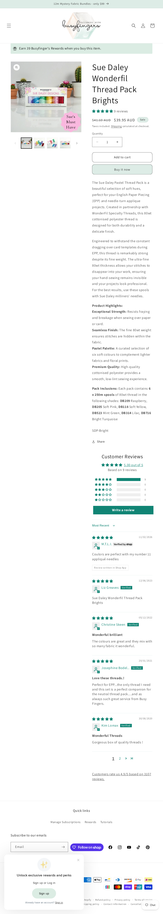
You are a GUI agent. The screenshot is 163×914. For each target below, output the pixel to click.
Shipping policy (90, 904)
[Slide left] (15, 143)
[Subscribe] (63, 847)
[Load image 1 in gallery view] (26, 143)
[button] (9, 25)
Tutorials (106, 822)
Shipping (116, 126)
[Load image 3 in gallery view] (52, 143)
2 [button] (120, 758)
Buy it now (122, 169)
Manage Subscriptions (66, 822)
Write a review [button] (123, 510)
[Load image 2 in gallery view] (39, 143)
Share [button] (101, 441)
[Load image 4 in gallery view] (65, 143)
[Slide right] (77, 143)
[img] (102, 537)
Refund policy (102, 899)
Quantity (97, 133)
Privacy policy (122, 899)
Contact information (115, 904)
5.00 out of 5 (133, 465)
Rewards (90, 822)
